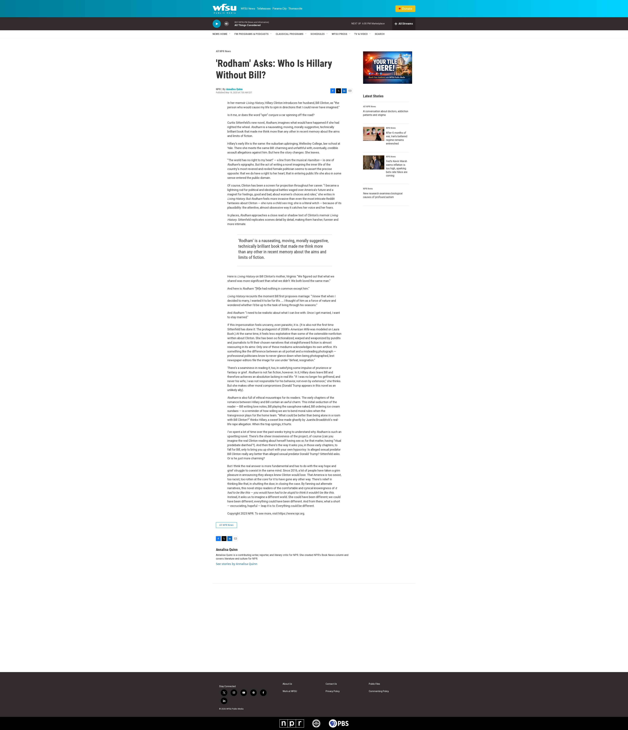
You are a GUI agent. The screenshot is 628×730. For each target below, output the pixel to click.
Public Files (374, 684)
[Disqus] (314, 628)
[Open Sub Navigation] (230, 34)
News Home (220, 34)
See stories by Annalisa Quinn (236, 564)
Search (380, 34)
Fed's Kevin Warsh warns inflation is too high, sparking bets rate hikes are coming (396, 168)
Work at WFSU (290, 691)
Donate (407, 8)
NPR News (391, 128)
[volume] (226, 23)
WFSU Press (339, 34)
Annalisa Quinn (234, 89)
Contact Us (331, 684)
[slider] (231, 23)
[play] (216, 24)
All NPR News (223, 51)
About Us (287, 684)
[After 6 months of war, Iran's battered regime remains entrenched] (373, 134)
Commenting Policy (379, 691)
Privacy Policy (333, 691)
